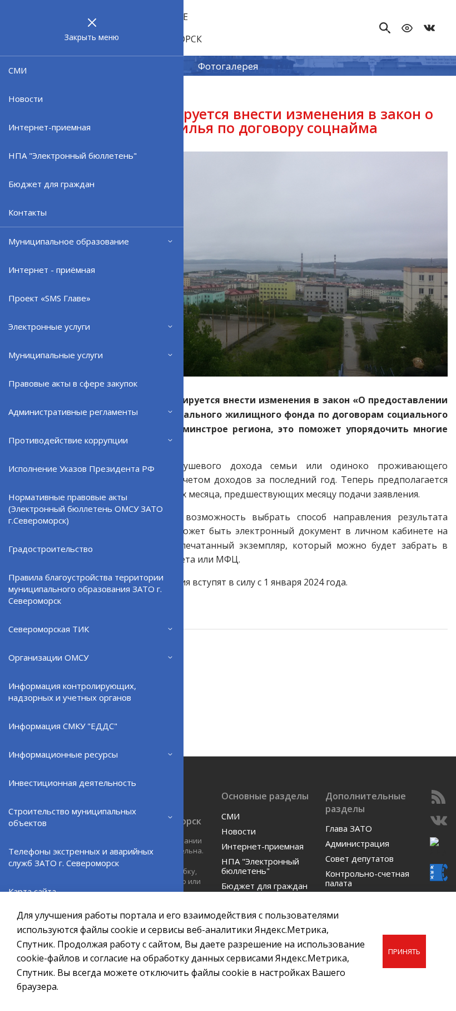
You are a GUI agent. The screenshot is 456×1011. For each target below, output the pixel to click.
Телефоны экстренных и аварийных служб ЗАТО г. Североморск (80, 857)
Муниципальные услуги (55, 354)
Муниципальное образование (68, 241)
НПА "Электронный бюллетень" (72, 155)
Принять (404, 951)
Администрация (357, 843)
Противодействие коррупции (68, 440)
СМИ (17, 70)
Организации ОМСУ (48, 657)
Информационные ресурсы (63, 754)
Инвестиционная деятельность (72, 782)
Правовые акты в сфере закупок (72, 383)
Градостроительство (50, 548)
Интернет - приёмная (51, 269)
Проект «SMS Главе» (49, 298)
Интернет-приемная (49, 127)
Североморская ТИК (48, 628)
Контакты (27, 212)
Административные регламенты (73, 411)
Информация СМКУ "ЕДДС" (62, 725)
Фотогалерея (228, 65)
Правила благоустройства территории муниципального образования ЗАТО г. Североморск (85, 589)
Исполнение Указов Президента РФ (81, 468)
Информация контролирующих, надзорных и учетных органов (72, 691)
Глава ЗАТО (348, 828)
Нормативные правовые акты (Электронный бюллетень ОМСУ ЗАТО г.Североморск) (85, 508)
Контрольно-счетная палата (367, 878)
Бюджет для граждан (51, 183)
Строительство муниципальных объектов (72, 816)
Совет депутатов (359, 858)
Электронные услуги (49, 326)
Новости (25, 98)
